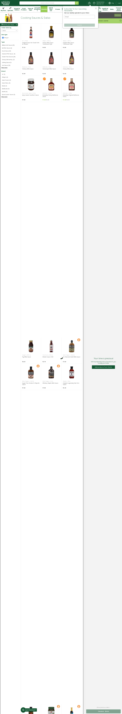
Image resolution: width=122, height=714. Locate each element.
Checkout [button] (117, 15)
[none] (31, 36)
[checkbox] (9, 37)
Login (119, 3)
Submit (79, 25)
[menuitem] (3, 9)
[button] (89, 3)
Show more (4, 67)
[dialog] (80, 17)
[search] (77, 3)
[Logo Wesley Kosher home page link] (5, 3)
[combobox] (49, 3)
